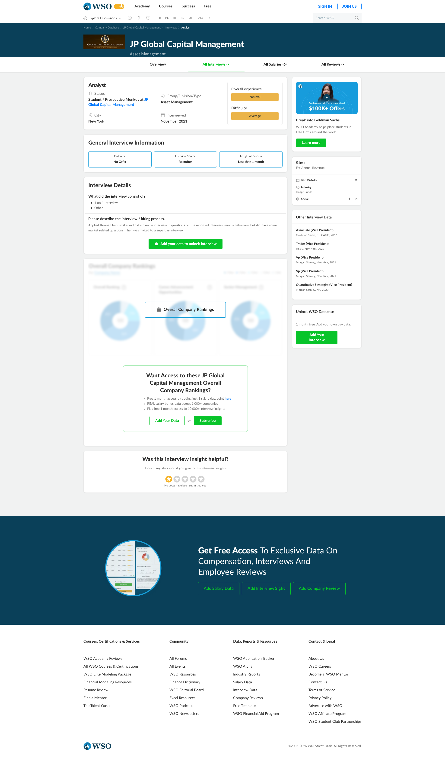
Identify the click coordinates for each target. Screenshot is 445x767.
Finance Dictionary (184, 682)
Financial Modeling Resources (107, 682)
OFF (191, 17)
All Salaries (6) (275, 64)
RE (182, 17)
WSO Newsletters (184, 714)
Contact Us (317, 682)
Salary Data (242, 682)
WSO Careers (319, 666)
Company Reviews (248, 698)
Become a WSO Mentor (328, 674)
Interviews (171, 27)
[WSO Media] (148, 17)
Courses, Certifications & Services (111, 641)
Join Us (349, 6)
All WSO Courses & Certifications (111, 666)
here (228, 398)
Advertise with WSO (325, 706)
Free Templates (245, 706)
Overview (158, 64)
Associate (303, 230)
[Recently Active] (129, 17)
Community (178, 641)
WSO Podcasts (181, 706)
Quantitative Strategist (312, 285)
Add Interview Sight (266, 589)
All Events (177, 666)
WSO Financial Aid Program (256, 714)
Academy (142, 6)
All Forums (178, 658)
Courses (165, 6)
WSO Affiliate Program (327, 714)
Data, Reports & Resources (255, 641)
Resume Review (95, 690)
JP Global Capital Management (142, 27)
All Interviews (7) (216, 64)
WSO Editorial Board (186, 690)
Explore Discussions (103, 18)
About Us (316, 658)
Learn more (311, 143)
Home (87, 27)
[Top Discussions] (139, 17)
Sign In (325, 6)
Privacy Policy (319, 698)
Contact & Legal (321, 641)
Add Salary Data (219, 589)
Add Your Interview (317, 337)
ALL (200, 17)
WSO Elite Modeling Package (107, 674)
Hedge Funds (304, 192)
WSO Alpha (242, 666)
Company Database (107, 27)
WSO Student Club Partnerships (335, 721)
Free (208, 6)
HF (175, 17)
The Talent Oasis (96, 706)
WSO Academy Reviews (102, 658)
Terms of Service (321, 690)
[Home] (97, 7)
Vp (298, 257)
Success (188, 6)
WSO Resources (182, 674)
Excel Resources (182, 698)
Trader (300, 244)
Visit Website (309, 180)
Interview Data (245, 690)
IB (160, 17)
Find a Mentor (95, 698)
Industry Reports (246, 674)
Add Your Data (167, 421)
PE (166, 17)
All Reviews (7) (333, 64)
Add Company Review (319, 589)
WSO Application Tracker (253, 658)
